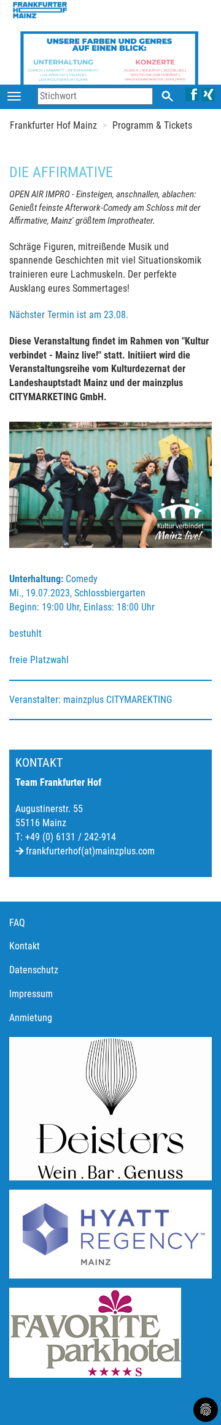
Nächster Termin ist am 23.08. (68, 315)
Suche (167, 96)
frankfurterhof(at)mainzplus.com (90, 851)
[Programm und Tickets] (109, 62)
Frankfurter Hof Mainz (53, 125)
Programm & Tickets (152, 125)
